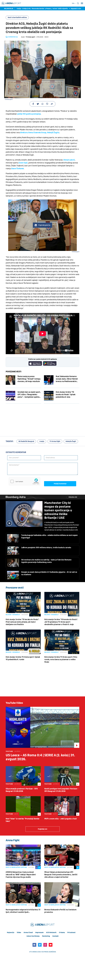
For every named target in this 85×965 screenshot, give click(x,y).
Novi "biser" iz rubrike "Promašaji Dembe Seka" (22, 820)
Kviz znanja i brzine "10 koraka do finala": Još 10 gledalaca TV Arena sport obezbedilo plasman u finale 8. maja (61, 622)
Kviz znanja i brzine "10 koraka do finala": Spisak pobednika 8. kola (65, 394)
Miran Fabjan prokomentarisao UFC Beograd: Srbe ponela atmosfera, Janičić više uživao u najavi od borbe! (60, 874)
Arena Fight (13, 840)
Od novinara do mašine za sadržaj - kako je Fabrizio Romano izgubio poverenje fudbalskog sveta (46, 561)
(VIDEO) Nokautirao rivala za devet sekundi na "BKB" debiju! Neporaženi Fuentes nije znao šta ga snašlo (21, 874)
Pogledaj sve (73, 497)
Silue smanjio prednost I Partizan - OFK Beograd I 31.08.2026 (22, 790)
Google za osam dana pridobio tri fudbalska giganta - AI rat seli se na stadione (49, 573)
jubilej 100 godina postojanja (29, 114)
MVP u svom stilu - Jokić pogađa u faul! (60, 819)
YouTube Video (14, 703)
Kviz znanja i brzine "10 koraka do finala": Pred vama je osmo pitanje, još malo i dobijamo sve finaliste (22, 622)
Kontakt (55, 936)
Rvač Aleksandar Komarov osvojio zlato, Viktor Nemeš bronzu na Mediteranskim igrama (67, 379)
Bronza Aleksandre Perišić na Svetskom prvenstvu (60, 911)
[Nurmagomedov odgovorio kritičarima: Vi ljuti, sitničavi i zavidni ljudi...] (23, 894)
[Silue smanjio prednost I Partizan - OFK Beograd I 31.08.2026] (23, 776)
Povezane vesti (13, 371)
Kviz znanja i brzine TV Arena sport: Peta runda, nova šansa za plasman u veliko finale (60, 659)
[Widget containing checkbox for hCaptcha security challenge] (24, 481)
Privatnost (71, 932)
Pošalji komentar (60, 484)
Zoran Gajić (23, 163)
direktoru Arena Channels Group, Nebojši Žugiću (39, 132)
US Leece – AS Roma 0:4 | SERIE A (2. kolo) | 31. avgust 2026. (40, 757)
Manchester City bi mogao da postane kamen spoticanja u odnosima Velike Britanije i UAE (58, 510)
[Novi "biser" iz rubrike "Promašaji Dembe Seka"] (23, 806)
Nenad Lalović (69, 160)
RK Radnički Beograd (26, 441)
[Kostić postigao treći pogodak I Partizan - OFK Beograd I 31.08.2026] (61, 776)
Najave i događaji (13, 615)
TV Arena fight (55, 441)
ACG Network (51, 932)
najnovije (10, 932)
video (19, 932)
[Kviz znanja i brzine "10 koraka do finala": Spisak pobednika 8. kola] (48, 395)
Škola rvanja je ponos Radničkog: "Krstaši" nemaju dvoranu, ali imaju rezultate (29, 379)
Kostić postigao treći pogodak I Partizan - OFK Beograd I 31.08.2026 (61, 790)
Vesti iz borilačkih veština (17, 17)
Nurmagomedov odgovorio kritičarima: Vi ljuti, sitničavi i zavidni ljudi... (23, 911)
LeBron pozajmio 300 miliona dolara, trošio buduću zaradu (46, 547)
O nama (62, 932)
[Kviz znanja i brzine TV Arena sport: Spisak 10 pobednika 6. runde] (23, 642)
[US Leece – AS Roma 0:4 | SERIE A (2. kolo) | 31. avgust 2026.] (42, 727)
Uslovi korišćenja (33, 936)
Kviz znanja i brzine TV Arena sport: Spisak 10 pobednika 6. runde (23, 658)
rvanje (41, 441)
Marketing (46, 936)
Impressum (39, 932)
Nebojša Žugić (71, 441)
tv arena (33, 952)
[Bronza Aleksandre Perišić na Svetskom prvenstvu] (61, 894)
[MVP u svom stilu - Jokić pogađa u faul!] (61, 806)
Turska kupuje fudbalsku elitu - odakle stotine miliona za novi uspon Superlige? (49, 536)
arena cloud (28, 932)
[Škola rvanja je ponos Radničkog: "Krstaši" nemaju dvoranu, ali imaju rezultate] (10, 380)
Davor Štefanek (17, 168)
